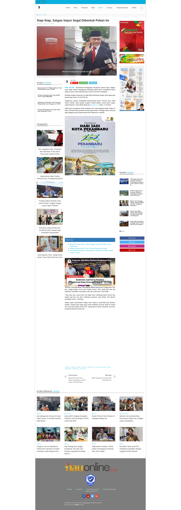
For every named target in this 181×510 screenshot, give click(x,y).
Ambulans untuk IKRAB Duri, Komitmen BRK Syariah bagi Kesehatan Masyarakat (50, 230)
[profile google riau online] (97, 496)
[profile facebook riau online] (38, 2)
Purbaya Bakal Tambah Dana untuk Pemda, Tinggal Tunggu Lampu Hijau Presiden (50, 203)
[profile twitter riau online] (41, 2)
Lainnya (109, 7)
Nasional (85, 7)
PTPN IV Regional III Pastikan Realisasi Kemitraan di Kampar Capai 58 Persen (136, 193)
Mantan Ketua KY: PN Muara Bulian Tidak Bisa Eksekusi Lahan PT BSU (50, 88)
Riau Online (83, 368)
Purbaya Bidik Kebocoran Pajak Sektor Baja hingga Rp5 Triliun (49, 110)
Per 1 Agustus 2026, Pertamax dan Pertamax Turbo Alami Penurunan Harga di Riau (49, 151)
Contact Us (79, 489)
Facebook (132, 238)
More (123, 231)
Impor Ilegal (84, 367)
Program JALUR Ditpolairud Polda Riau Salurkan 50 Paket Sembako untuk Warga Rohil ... (48, 449)
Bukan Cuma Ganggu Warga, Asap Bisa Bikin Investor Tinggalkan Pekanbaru (137, 203)
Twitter (132, 242)
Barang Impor (91, 367)
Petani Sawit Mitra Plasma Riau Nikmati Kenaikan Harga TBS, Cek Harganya (136, 213)
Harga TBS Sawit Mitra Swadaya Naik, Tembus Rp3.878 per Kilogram (137, 223)
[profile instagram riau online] (44, 2)
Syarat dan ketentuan (93, 489)
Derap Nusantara (122, 7)
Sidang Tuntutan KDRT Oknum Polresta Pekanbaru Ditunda (88, 248)
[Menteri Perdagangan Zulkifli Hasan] (77, 51)
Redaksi (69, 489)
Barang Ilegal (98, 367)
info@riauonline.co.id (91, 491)
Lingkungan (124, 413)
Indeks (134, 7)
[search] (142, 8)
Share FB (93, 83)
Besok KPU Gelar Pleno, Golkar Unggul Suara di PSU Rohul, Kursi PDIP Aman (77, 380)
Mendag (104, 367)
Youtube (132, 250)
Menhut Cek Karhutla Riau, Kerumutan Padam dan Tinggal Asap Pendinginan (131, 418)
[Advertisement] (90, 224)
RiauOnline (86, 503)
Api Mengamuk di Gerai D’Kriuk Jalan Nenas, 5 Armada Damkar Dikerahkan (49, 418)
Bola (93, 7)
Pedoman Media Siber (109, 489)
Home (68, 7)
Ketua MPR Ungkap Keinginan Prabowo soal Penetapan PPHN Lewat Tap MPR (76, 418)
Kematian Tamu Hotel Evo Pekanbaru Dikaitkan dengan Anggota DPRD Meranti (130, 449)
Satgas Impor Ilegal (75, 367)
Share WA (84, 83)
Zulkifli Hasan (75, 368)
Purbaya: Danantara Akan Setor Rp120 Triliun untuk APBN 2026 (49, 95)
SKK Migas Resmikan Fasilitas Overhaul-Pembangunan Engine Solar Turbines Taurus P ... (136, 182)
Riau (75, 7)
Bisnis (101, 7)
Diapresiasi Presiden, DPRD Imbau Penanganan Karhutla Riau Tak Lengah (103, 449)
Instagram (132, 246)
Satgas (68, 367)
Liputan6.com (94, 105)
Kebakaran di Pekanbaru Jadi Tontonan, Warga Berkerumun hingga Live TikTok (49, 103)
